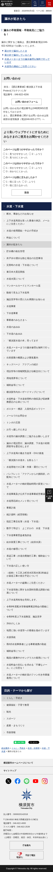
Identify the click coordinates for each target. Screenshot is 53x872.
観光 (9, 712)
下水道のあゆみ (14, 334)
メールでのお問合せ (17, 415)
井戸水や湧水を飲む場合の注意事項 (25, 258)
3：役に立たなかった (17, 185)
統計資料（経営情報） (18, 514)
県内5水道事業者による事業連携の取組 (26, 644)
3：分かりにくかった (17, 171)
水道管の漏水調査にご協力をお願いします (28, 436)
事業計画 (11, 508)
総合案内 (5, 748)
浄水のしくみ (13, 623)
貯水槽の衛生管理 (16, 251)
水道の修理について (17, 549)
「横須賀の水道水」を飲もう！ (22, 460)
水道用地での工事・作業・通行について (27, 467)
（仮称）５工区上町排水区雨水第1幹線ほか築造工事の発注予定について (27, 574)
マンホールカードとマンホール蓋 (23, 285)
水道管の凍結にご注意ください (20, 66)
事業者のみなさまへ (17, 320)
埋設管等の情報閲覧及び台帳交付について (28, 371)
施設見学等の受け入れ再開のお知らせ (26, 299)
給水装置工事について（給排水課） (25, 542)
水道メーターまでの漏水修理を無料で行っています (28, 349)
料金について (13, 237)
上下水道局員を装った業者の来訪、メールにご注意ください (28, 222)
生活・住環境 (34, 748)
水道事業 (11, 306)
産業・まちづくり (16, 725)
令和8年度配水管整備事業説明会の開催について (27, 608)
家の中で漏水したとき (16, 51)
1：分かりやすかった (17, 168)
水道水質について (16, 279)
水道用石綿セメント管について (22, 501)
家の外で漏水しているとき (18, 55)
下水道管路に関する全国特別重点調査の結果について (28, 591)
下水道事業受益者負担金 (19, 535)
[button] (35, 3)
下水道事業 (12, 313)
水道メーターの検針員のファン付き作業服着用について (28, 676)
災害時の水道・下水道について (22, 265)
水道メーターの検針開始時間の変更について (28, 485)
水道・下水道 (15, 206)
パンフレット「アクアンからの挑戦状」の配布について (28, 475)
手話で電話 (30, 855)
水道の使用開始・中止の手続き (22, 230)
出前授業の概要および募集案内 (22, 357)
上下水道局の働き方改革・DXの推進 (25, 453)
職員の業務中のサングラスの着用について (28, 658)
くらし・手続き (14, 698)
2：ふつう (37, 154)
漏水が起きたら (14, 244)
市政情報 (11, 732)
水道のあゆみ (13, 327)
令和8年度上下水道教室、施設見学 (24, 616)
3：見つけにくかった (17, 157)
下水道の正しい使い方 (18, 566)
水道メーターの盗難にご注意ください (26, 583)
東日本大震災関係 (16, 272)
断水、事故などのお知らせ (20, 214)
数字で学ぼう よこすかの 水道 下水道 (28, 528)
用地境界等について (17, 378)
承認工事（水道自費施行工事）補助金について (28, 557)
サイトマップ (10, 770)
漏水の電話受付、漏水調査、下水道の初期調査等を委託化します (28, 445)
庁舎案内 (27, 845)
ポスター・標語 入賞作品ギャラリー (26, 409)
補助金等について (16, 385)
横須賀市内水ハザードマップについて (26, 392)
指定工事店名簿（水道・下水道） (23, 521)
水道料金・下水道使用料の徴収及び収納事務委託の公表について (28, 400)
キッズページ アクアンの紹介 (22, 364)
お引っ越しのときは (17, 429)
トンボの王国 (13, 422)
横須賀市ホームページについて (18, 763)
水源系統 (11, 637)
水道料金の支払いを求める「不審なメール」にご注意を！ (27, 666)
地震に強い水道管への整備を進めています (28, 630)
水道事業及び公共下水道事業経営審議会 (27, 494)
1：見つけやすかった (17, 154)
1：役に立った (13, 181)
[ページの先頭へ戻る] (49, 868)
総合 (25, 3)
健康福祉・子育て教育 (18, 705)
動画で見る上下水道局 (18, 292)
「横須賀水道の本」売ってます (22, 340)
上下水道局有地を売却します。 (22, 600)
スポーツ (11, 718)
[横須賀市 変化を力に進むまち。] (7, 3)
